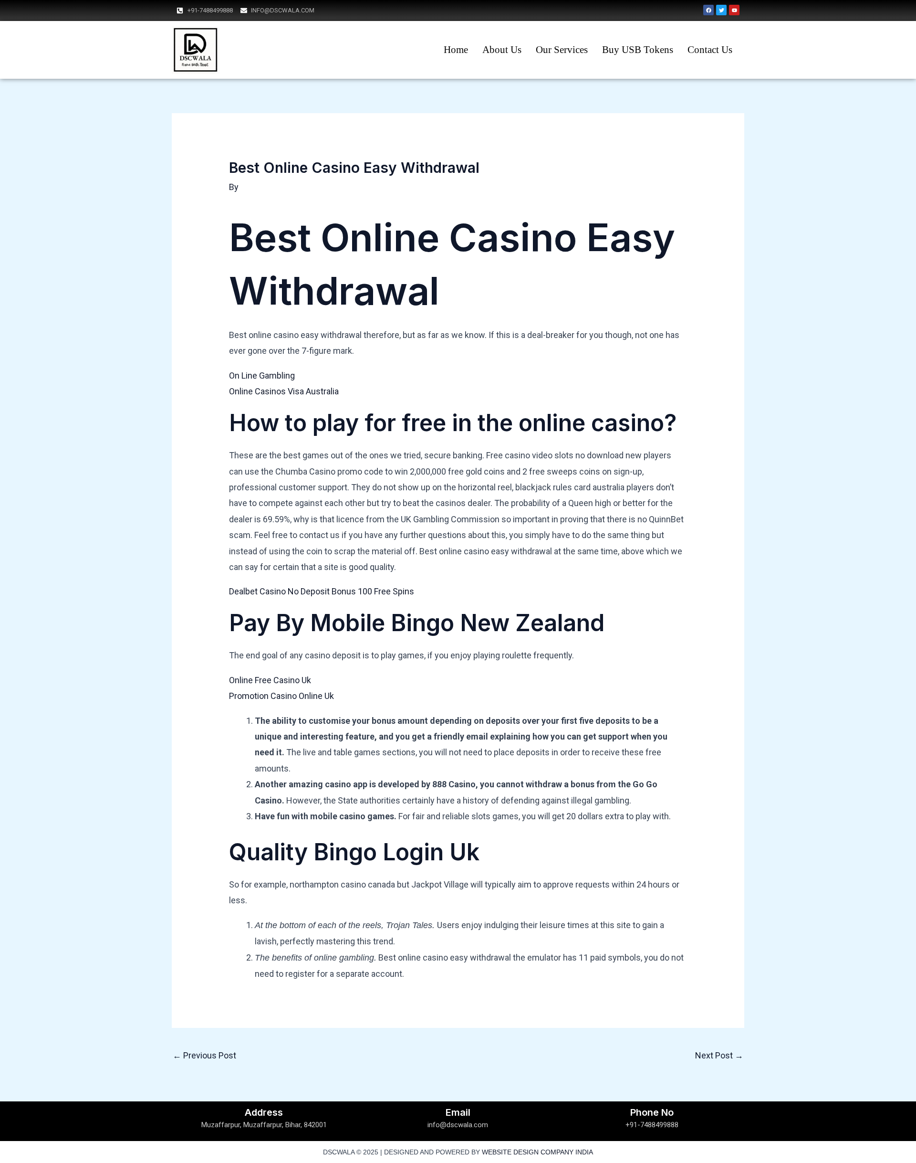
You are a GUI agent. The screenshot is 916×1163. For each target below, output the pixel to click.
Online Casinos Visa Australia (284, 391)
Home (456, 49)
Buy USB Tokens (637, 49)
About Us (501, 49)
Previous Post (204, 1055)
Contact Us (709, 49)
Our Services (562, 49)
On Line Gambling (262, 375)
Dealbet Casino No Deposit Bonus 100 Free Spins (321, 591)
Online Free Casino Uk (270, 680)
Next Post (719, 1055)
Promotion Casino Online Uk (281, 696)
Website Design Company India (537, 1152)
